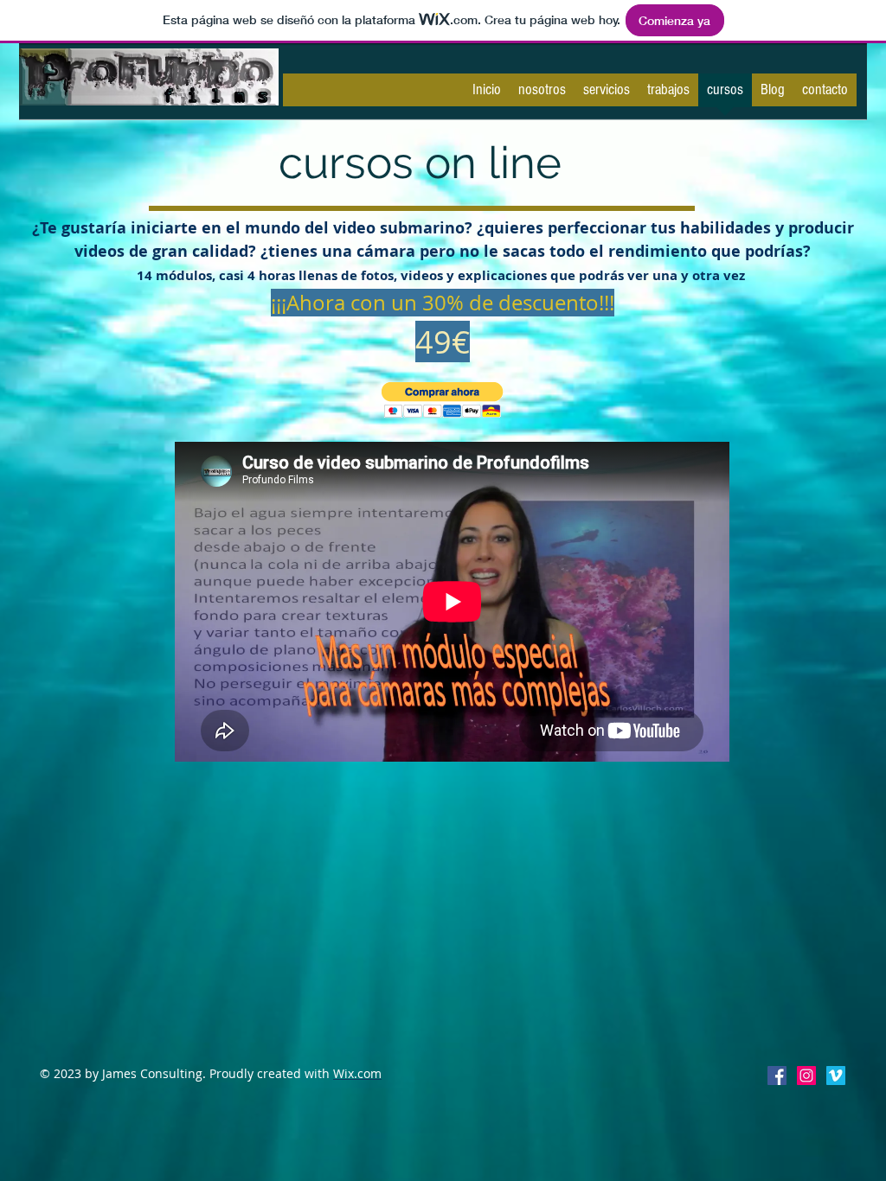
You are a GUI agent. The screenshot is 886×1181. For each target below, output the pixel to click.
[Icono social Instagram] (806, 1075)
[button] (443, 400)
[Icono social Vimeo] (835, 1075)
